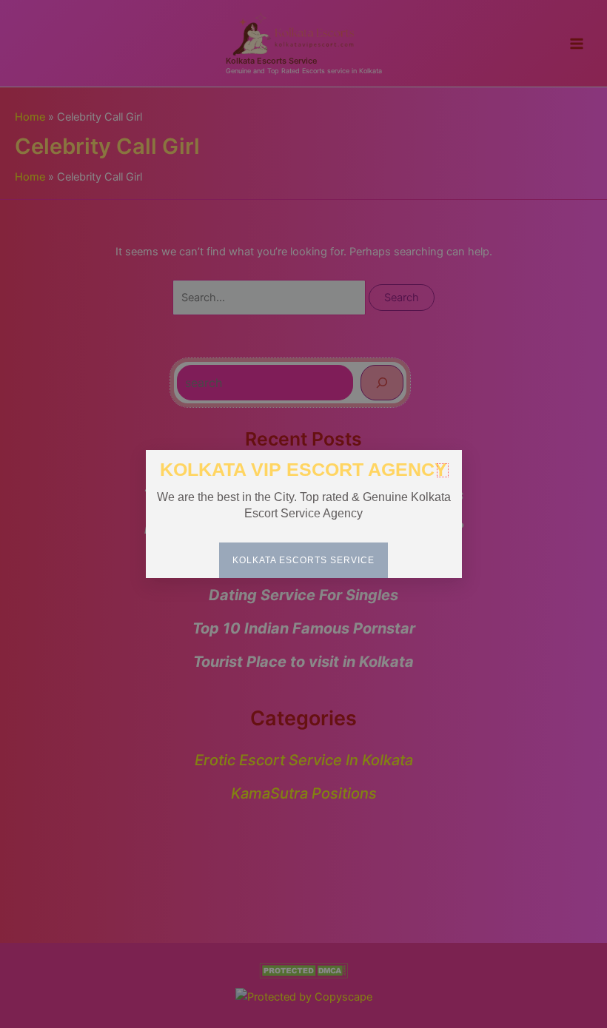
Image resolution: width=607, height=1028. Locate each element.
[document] (303, 514)
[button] (442, 470)
